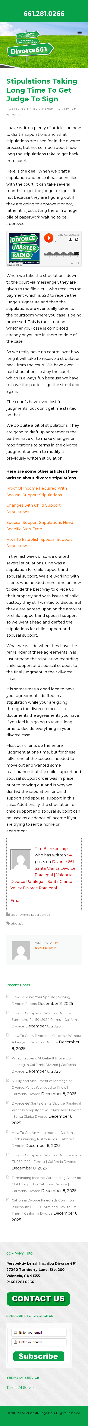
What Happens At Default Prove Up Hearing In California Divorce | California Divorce (44, 1064)
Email (16, 900)
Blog (14, 914)
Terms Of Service (20, 1388)
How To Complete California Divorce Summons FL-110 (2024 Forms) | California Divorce (45, 1019)
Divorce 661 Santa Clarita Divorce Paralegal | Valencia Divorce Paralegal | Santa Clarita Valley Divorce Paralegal (42, 874)
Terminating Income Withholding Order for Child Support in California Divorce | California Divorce (46, 1184)
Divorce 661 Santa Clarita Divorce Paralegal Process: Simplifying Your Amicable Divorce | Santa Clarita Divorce (47, 1110)
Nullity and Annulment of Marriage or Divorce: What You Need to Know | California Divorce (42, 1087)
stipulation (18, 923)
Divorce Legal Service (34, 914)
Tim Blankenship (42, 108)
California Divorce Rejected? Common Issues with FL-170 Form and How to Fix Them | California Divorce (44, 1206)
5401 (71, 855)
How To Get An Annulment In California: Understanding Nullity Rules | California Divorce (44, 1139)
